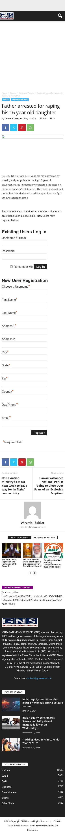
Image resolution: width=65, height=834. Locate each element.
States (13, 93)
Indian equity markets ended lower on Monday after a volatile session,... (42, 702)
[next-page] (34, 573)
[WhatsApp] (30, 127)
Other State (8, 803)
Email (6, 417)
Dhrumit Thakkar (13, 118)
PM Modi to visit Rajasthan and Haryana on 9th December (9, 562)
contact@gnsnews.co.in (38, 678)
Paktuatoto (32, 830)
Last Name (9, 312)
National (6, 770)
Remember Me (23, 266)
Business (7, 787)
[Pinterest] (22, 127)
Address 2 (8, 339)
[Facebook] (5, 127)
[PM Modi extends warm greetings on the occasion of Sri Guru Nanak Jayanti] (32, 550)
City (5, 352)
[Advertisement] (32, 55)
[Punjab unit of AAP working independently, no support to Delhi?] (53, 550)
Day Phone (10, 404)
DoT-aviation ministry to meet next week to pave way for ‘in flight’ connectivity (14, 485)
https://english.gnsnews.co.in (32, 527)
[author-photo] (32, 510)
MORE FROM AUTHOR (44, 537)
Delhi (4, 781)
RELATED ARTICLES (19, 537)
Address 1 (9, 326)
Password (8, 251)
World (5, 776)
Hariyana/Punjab (26, 93)
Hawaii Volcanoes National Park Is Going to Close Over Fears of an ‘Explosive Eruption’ (48, 485)
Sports (5, 797)
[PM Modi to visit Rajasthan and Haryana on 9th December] (11, 550)
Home (4, 93)
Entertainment (9, 792)
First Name (10, 299)
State (6, 365)
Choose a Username (16, 286)
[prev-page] (30, 573)
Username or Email (14, 237)
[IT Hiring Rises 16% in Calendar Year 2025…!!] (11, 744)
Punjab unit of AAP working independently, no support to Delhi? (53, 563)
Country (8, 391)
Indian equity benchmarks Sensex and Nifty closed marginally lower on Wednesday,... (38, 723)
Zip (5, 378)
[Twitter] (13, 127)
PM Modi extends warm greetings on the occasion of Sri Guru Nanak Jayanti (32, 562)
